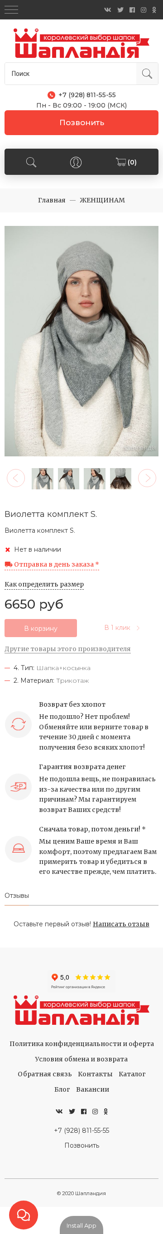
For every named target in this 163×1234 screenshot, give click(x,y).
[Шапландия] (81, 43)
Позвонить (81, 122)
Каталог (132, 1074)
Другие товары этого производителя (68, 649)
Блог (62, 1089)
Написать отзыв (121, 924)
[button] (16, 478)
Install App (81, 1225)
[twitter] (120, 10)
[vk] (107, 10)
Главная (52, 200)
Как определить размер (44, 584)
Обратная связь (45, 1074)
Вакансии (92, 1089)
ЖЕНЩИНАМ (102, 200)
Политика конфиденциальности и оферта (82, 1044)
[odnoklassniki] (154, 10)
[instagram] (143, 10)
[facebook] (132, 10)
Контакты (95, 1074)
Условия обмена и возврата (81, 1059)
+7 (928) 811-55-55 (81, 1130)
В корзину (41, 628)
